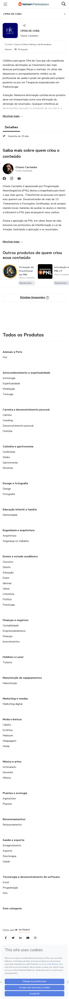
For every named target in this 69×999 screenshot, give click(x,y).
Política (7, 599)
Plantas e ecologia (15, 793)
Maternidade (10, 515)
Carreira (7, 415)
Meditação (9, 389)
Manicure (8, 735)
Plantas (7, 804)
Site (5, 893)
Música (7, 778)
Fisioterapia (9, 856)
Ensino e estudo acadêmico (20, 556)
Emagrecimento (12, 845)
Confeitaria (9, 452)
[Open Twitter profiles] (13, 938)
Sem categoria (12, 908)
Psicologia (9, 605)
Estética (8, 730)
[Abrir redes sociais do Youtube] (19, 179)
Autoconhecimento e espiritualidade (26, 373)
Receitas (8, 468)
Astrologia (9, 378)
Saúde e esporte (13, 840)
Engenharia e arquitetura (18, 530)
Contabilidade (11, 625)
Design (7, 489)
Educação (8, 572)
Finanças (8, 636)
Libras (6, 589)
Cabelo (7, 725)
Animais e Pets (12, 352)
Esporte (7, 851)
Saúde (6, 861)
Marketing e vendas (15, 698)
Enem (6, 578)
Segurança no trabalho (16, 541)
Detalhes (11, 127)
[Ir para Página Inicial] (33, 4)
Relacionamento (12, 825)
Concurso (8, 562)
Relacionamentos (14, 819)
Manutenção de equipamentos (22, 678)
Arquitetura (9, 536)
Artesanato (9, 767)
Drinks (6, 457)
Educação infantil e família (20, 509)
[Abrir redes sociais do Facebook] (4, 179)
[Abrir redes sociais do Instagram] (11, 179)
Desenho (8, 772)
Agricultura (9, 798)
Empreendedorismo (14, 631)
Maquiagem (9, 741)
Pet (5, 357)
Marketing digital (13, 704)
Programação (10, 888)
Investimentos (11, 641)
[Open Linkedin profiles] (20, 938)
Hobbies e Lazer (13, 657)
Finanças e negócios (15, 620)
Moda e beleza (12, 719)
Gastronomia (10, 462)
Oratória (7, 431)
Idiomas (7, 583)
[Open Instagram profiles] (35, 938)
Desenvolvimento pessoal (18, 426)
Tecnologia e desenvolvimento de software (31, 877)
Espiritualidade (11, 383)
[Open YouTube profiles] (27, 938)
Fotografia (9, 494)
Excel (6, 882)
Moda (6, 746)
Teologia (8, 394)
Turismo (7, 662)
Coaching (8, 420)
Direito (7, 567)
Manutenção (10, 683)
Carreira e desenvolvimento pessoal (26, 410)
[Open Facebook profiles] (5, 938)
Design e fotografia (15, 483)
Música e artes (12, 761)
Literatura (8, 594)
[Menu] (5, 4)
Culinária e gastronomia (18, 446)
